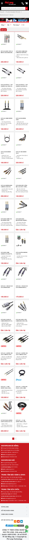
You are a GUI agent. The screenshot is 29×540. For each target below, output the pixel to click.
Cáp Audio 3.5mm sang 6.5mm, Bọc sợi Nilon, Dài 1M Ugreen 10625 (21, 52)
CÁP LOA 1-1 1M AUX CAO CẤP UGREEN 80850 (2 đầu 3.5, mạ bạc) (22, 287)
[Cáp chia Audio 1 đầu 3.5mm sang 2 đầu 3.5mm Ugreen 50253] (22, 306)
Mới (23, 25)
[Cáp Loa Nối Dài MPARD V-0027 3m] (22, 239)
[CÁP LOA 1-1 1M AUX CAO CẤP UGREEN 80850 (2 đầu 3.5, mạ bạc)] (22, 272)
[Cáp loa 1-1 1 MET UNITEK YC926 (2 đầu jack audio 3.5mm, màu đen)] (7, 373)
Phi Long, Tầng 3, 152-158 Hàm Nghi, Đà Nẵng (12, 477)
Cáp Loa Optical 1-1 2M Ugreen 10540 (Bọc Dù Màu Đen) (21, 86)
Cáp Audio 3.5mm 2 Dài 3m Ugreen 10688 (6, 219)
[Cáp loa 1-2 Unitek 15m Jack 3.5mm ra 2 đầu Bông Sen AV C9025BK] (22, 340)
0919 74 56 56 (14, 467)
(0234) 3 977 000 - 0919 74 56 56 (11, 464)
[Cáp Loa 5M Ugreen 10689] (22, 105)
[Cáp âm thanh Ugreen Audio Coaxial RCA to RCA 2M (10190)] (7, 407)
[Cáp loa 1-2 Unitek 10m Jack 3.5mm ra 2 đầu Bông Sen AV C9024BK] (7, 340)
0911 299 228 (14, 494)
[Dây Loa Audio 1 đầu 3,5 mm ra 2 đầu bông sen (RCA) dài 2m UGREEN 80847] (7, 38)
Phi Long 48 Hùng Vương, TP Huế (9, 462)
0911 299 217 (18, 481)
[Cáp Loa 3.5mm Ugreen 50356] (7, 105)
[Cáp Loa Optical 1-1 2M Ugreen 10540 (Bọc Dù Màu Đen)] (22, 71)
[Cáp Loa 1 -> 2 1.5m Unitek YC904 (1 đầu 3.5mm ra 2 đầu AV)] (22, 407)
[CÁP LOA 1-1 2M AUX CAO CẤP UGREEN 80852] (7, 272)
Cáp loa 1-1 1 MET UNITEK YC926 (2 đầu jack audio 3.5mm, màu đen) (6, 389)
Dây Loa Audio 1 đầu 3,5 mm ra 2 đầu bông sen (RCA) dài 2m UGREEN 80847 (7, 53)
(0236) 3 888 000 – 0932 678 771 (11, 452)
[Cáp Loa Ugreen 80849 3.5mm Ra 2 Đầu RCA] (7, 172)
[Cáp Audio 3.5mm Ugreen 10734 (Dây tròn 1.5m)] (7, 239)
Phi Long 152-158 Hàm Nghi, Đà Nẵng (10, 448)
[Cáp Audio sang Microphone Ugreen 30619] (22, 205)
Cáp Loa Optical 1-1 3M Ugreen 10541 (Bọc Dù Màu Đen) (6, 86)
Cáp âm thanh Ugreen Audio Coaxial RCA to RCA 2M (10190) (6, 421)
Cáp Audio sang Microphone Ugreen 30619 (21, 220)
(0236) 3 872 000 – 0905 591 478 (18, 479)
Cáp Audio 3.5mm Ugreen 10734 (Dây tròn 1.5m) (7, 254)
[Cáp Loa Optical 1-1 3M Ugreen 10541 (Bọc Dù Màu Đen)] (7, 71)
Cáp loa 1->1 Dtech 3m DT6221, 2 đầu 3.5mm (21, 387)
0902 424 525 (18, 496)
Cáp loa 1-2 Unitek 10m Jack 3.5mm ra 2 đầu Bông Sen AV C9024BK (6, 354)
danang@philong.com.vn (10, 454)
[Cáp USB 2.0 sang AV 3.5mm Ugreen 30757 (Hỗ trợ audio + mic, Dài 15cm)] (7, 306)
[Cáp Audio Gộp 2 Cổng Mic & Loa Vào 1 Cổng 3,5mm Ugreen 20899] (22, 172)
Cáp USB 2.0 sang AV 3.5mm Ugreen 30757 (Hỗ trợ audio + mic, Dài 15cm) (7, 321)
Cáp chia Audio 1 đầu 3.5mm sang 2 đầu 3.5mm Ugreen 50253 (22, 321)
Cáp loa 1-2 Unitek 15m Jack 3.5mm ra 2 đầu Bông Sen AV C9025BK (21, 354)
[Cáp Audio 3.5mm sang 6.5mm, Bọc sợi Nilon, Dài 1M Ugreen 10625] (22, 38)
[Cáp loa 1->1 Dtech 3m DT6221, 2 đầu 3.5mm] (22, 373)
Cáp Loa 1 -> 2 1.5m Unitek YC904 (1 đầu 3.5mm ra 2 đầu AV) (21, 421)
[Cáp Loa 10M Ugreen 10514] (22, 138)
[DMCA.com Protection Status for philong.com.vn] (19, 525)
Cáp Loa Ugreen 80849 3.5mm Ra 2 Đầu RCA (6, 186)
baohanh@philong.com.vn (10, 483)
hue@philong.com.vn (9, 469)
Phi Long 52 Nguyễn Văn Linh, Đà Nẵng (10, 450)
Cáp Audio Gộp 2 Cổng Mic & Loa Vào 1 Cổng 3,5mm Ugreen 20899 (21, 187)
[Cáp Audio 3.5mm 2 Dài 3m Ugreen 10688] (7, 205)
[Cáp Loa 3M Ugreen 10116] (7, 138)
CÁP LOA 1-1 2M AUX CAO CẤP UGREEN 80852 (7, 286)
